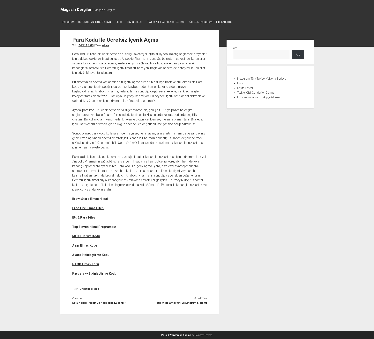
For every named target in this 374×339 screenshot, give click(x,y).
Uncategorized (89, 288)
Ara (235, 47)
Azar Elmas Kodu (84, 245)
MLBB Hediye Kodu (86, 236)
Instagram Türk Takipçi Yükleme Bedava (86, 21)
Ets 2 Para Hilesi (84, 217)
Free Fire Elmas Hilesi (88, 208)
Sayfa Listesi (134, 21)
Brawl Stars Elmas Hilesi (90, 199)
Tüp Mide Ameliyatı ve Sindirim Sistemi (181, 302)
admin (105, 45)
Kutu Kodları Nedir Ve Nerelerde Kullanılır (99, 302)
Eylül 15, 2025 (86, 45)
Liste (119, 21)
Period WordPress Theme (176, 335)
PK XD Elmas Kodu (85, 264)
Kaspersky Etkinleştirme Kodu (94, 273)
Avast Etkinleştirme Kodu (90, 255)
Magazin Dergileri (76, 9)
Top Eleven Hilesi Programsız (94, 227)
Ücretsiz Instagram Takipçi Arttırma (210, 21)
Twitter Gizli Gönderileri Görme (165, 21)
